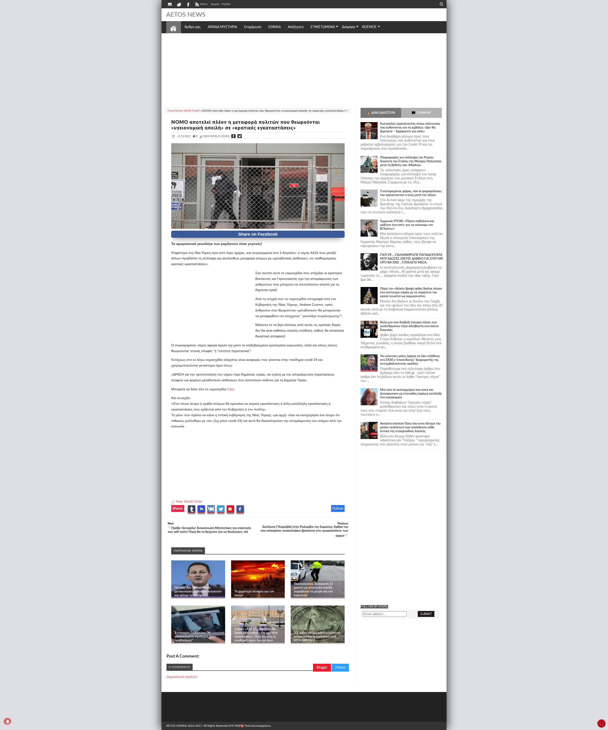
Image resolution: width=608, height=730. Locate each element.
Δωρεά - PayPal (220, 4)
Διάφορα (348, 27)
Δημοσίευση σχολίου (181, 677)
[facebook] (187, 4)
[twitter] (178, 4)
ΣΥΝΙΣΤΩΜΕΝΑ (323, 27)
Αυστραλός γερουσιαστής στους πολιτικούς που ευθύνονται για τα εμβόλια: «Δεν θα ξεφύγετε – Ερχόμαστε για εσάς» (410, 127)
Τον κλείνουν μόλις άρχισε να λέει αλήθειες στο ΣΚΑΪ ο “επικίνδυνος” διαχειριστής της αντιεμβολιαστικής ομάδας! (410, 360)
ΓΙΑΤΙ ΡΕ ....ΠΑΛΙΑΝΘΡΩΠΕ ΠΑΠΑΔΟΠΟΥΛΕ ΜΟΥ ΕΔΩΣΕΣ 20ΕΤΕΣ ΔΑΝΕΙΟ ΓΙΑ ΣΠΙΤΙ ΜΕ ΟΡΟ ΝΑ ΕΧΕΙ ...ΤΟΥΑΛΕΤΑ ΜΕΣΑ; (411, 258)
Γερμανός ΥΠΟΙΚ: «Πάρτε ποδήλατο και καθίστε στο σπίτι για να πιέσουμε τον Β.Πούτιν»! (407, 225)
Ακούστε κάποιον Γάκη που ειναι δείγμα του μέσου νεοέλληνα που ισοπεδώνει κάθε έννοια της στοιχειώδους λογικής (410, 427)
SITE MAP (234, 725)
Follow (337, 508)
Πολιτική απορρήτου (257, 725)
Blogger (322, 667)
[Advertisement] (304, 70)
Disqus (340, 667)
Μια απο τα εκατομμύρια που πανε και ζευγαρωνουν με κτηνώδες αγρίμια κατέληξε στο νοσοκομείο (411, 393)
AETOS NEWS (185, 15)
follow (204, 4)
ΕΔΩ (230, 389)
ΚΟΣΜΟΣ (369, 27)
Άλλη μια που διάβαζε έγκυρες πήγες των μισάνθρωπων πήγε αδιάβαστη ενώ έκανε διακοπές (409, 326)
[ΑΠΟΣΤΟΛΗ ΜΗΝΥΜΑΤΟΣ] (170, 4)
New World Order (189, 501)
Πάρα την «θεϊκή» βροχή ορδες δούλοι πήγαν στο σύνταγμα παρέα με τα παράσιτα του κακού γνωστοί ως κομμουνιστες (411, 292)
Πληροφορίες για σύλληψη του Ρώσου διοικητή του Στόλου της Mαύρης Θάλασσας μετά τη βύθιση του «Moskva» (411, 161)
